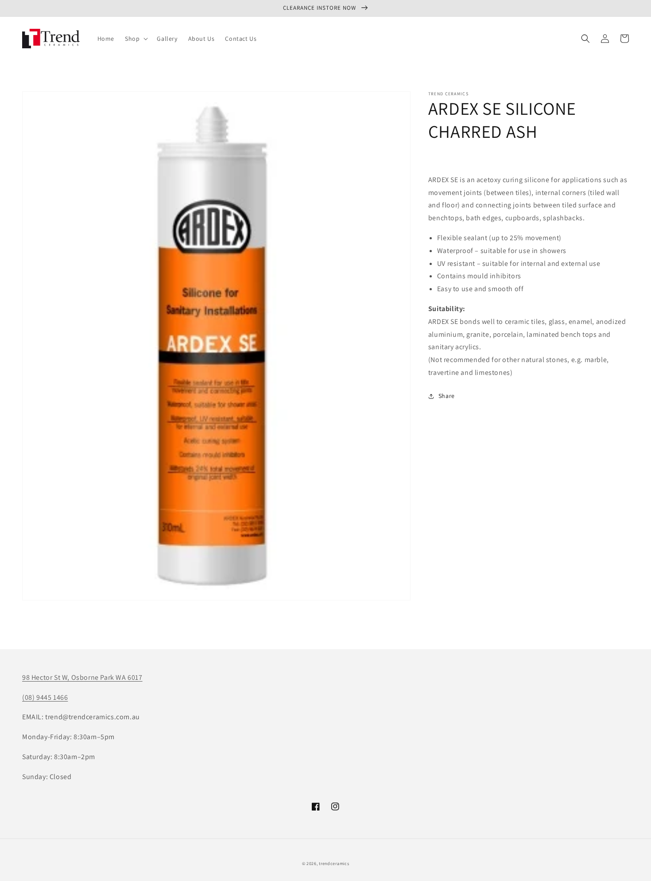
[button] (135, 38)
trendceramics (334, 863)
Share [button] (446, 396)
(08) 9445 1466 (45, 697)
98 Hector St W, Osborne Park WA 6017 (82, 677)
